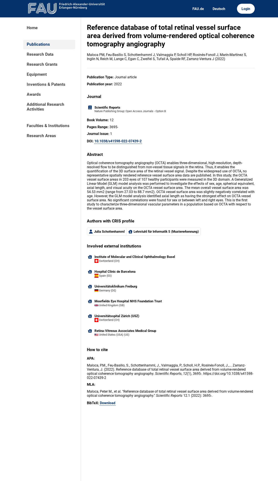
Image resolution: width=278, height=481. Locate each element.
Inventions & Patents (46, 84)
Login (246, 9)
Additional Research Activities (45, 107)
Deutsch (219, 9)
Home (32, 27)
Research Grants (42, 64)
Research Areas (41, 135)
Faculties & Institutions (48, 125)
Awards (34, 94)
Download (107, 403)
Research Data (40, 54)
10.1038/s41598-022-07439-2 (118, 141)
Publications (38, 44)
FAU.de (198, 9)
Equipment (37, 74)
